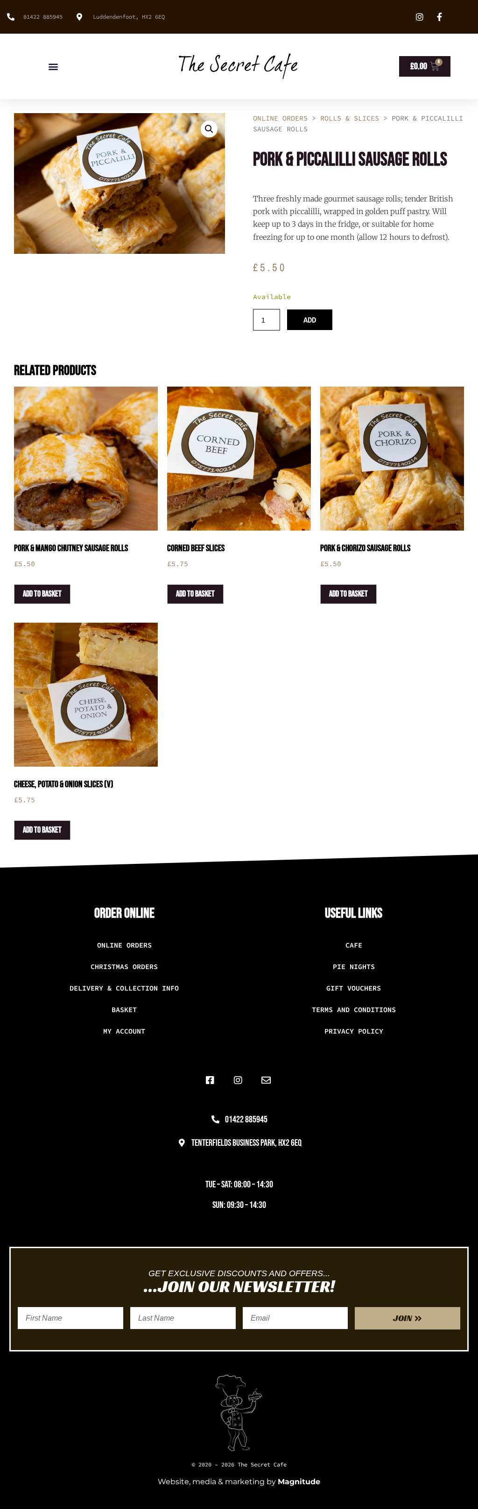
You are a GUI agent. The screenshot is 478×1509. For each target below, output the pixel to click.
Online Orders (280, 118)
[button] (53, 66)
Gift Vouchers (353, 988)
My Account (124, 1031)
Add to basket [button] (42, 594)
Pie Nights (354, 966)
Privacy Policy (353, 1031)
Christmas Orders (124, 966)
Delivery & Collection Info (124, 988)
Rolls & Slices (349, 118)
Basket (124, 1009)
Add (309, 320)
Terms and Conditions (354, 1009)
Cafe (353, 945)
